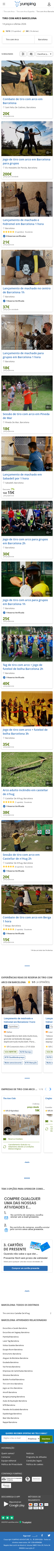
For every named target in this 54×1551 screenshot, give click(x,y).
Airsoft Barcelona (10, 1392)
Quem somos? (7, 1453)
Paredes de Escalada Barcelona (15, 1409)
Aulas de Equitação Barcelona (15, 1401)
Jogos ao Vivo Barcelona (12, 1388)
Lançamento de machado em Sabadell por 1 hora (22, 476)
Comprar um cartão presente (25, 1268)
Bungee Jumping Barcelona (14, 1396)
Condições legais (34, 1460)
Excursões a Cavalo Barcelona (15, 1328)
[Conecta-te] (49, 4)
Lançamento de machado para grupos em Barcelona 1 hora (23, 355)
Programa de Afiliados (36, 1457)
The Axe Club (9, 1098)
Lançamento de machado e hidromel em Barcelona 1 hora (23, 222)
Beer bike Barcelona (11, 1418)
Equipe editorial (8, 1460)
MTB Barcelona (9, 1405)
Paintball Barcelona (11, 1336)
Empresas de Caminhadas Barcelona (18, 1371)
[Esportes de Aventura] (25, 4)
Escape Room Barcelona (12, 1349)
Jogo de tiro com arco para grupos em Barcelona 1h (25, 602)
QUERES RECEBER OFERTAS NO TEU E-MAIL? (26, 1433)
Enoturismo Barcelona (12, 1353)
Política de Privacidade (11, 1464)
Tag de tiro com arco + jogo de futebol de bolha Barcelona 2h (23, 667)
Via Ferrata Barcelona (11, 1366)
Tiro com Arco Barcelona (13, 1383)
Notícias (30, 1453)
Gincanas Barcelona (11, 1375)
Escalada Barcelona (10, 1362)
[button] (49, 1089)
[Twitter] (49, 1536)
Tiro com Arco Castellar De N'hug (16, 1313)
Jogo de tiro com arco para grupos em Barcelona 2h (25, 541)
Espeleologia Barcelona (12, 1413)
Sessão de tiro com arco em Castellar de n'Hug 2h (21, 856)
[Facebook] (41, 1536)
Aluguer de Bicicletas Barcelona (15, 1358)
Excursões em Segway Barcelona (16, 1332)
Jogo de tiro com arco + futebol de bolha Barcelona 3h (25, 731)
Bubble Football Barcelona (13, 1379)
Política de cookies (34, 1464)
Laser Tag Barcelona (11, 1341)
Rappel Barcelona (10, 1422)
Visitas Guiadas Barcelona (13, 1345)
